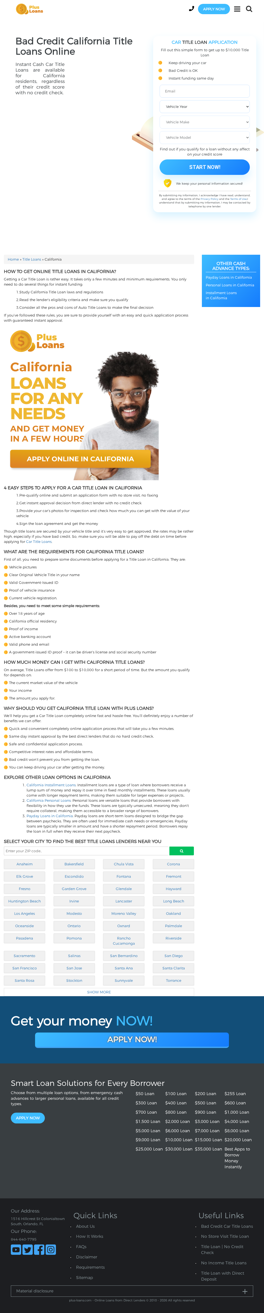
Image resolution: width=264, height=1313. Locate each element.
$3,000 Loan (207, 1121)
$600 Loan (235, 1103)
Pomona (74, 938)
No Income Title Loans (223, 1262)
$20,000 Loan (238, 1139)
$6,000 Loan (177, 1130)
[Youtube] (16, 1249)
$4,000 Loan (237, 1121)
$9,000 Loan (148, 1139)
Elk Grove (24, 876)
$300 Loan (146, 1103)
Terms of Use (238, 199)
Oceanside (24, 926)
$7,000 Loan (207, 1130)
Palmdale (173, 926)
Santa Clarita (173, 968)
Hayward (174, 888)
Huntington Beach (24, 901)
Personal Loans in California (230, 285)
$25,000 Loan (149, 1149)
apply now (214, 9)
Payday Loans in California (50, 816)
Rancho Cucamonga (124, 941)
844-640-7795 (24, 1239)
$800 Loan (176, 1112)
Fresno (24, 888)
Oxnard (123, 926)
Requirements (90, 1267)
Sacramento (24, 955)
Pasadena (24, 938)
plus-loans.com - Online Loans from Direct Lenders (107, 1300)
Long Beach (173, 901)
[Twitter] (27, 1249)
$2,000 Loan (177, 1121)
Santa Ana (124, 968)
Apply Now (28, 1117)
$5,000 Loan (148, 1130)
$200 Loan (205, 1093)
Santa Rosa (24, 980)
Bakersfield (74, 864)
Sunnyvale (124, 980)
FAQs (81, 1246)
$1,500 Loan (148, 1121)
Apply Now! (132, 1039)
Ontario (74, 926)
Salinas (74, 955)
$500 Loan (205, 1103)
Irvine (74, 901)
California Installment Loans (51, 785)
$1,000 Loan (237, 1112)
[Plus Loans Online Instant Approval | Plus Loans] (31, 8)
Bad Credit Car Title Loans (227, 1226)
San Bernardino (124, 955)
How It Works (89, 1236)
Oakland (173, 913)
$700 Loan (146, 1112)
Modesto (74, 913)
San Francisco (24, 968)
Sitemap (84, 1277)
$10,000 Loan (179, 1139)
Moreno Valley (123, 913)
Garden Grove (74, 888)
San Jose (74, 968)
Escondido (74, 876)
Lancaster (124, 901)
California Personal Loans (49, 800)
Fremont (173, 876)
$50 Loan (145, 1093)
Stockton (74, 980)
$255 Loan (235, 1093)
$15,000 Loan (208, 1139)
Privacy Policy (209, 199)
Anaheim (24, 864)
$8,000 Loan (237, 1130)
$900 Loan (205, 1112)
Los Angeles (24, 913)
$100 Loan (176, 1093)
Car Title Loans (39, 541)
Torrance (173, 980)
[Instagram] (51, 1249)
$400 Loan (176, 1103)
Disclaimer (86, 1257)
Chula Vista (124, 864)
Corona (173, 864)
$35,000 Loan (208, 1149)
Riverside (174, 938)
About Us (85, 1226)
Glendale (124, 888)
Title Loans (31, 259)
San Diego (173, 955)
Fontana (124, 876)
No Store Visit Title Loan (225, 1236)
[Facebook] (39, 1249)
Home (13, 259)
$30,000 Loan (179, 1149)
